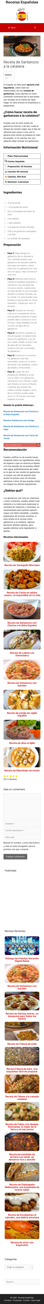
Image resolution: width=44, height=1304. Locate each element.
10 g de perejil (14, 203)
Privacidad (17, 1300)
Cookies (26, 1300)
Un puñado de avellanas (19, 238)
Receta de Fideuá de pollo (22, 1043)
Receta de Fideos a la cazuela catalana (22, 1098)
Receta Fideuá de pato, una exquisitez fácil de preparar (22, 1070)
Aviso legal (35, 1300)
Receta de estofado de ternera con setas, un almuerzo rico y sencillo (22, 1157)
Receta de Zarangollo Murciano (22, 565)
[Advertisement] (22, 898)
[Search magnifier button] (38, 445)
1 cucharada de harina (18, 207)
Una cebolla (13, 218)
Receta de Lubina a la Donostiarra (22, 654)
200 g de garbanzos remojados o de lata (22, 233)
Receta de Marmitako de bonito (22, 770)
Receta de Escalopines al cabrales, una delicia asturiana (22, 1216)
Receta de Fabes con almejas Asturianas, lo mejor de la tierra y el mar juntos (22, 1127)
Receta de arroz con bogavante (22, 1243)
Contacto (7, 1300)
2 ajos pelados (14, 223)
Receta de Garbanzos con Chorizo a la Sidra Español (22, 624)
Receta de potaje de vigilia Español (22, 714)
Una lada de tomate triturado (21, 227)
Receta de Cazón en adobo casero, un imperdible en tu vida (22, 594)
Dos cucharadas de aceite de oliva (21, 213)
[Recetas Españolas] (22, 14)
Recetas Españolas (22, 2)
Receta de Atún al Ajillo (22, 743)
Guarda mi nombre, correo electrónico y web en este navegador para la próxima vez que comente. (21, 846)
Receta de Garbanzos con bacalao (22, 684)
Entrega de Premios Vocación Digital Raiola (22, 959)
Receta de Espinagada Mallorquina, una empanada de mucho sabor (22, 1187)
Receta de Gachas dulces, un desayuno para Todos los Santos (22, 1016)
